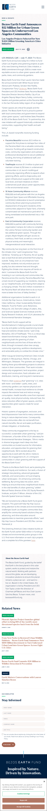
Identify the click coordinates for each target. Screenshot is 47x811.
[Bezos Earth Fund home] (23, 762)
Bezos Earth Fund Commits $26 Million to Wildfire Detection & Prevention (21, 662)
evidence (18, 381)
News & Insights (8, 18)
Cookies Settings (23, 794)
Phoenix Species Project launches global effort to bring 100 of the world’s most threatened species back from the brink (20, 622)
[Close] (44, 781)
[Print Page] (28, 49)
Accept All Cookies (23, 807)
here (33, 540)
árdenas (23, 88)
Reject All (23, 800)
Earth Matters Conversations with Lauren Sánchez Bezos (21, 678)
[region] (23, 794)
